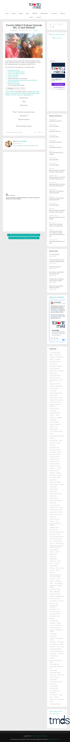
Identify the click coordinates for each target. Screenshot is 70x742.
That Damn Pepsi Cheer (55, 627)
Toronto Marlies (53, 670)
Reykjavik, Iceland (59, 596)
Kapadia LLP (29, 95)
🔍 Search (38, 17)
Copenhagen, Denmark (55, 413)
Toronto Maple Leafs (54, 664)
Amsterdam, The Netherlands (56, 357)
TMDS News (52, 646)
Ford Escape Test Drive (55, 449)
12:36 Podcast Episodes (55, 352)
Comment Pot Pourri (54, 408)
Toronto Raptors (53, 679)
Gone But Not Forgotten (55, 477)
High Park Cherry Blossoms (56, 493)
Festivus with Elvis (54, 440)
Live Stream (54, 13)
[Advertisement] (59, 48)
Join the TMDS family (54, 713)
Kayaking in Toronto (54, 527)
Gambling (58, 473)
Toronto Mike (14, 30)
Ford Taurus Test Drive (55, 466)
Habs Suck (61, 484)
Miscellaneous (53, 556)
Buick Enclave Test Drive (55, 375)
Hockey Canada (53, 496)
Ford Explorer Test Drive (55, 454)
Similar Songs (53, 609)
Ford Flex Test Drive (54, 459)
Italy (57, 521)
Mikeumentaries (53, 554)
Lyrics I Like (52, 543)
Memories (52, 551)
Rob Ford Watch (53, 600)
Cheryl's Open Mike (54, 126)
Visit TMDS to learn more (53, 739)
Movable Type (53, 561)
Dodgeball (59, 417)
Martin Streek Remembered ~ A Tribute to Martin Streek (57, 546)
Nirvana (62, 568)
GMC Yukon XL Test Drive (55, 475)
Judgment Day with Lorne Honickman (55, 524)
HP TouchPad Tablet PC (55, 505)
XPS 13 (51, 701)
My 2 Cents (56, 563)
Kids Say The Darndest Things (56, 532)
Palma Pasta (14, 93)
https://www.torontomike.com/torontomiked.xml (22, 80)
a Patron (36, 145)
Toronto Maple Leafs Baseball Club (56, 667)
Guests (27, 13)
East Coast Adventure (54, 422)
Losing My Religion (57, 541)
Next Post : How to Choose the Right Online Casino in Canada (23, 238)
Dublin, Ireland (53, 419)
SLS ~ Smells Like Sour (55, 611)
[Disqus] (24, 173)
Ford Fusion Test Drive (55, 463)
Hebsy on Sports (53, 491)
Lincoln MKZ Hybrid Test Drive (56, 536)
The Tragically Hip (54, 644)
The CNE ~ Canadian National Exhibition (56, 630)
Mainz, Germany (60, 543)
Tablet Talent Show (54, 620)
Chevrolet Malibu (53, 395)
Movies (59, 561)
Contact (31, 17)
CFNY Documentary (54, 388)
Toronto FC (52, 658)
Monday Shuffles (53, 558)
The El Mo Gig (53, 633)
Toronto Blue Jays (54, 656)
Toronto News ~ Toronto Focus (57, 675)
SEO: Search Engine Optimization (54, 606)
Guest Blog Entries (54, 484)
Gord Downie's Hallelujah (55, 482)
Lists (51, 541)
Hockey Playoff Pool (54, 498)
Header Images (53, 486)
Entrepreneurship (53, 429)
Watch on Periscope (14, 83)
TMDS (17, 145)
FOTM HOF (34, 13)
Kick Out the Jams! (54, 529)
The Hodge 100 (53, 636)
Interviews (52, 521)
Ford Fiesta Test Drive (55, 456)
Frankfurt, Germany (54, 470)
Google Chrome (53, 479)
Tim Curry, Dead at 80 (54, 254)
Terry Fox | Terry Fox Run (55, 625)
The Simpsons (53, 642)
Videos (51, 697)
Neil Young (52, 568)
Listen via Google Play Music (16, 72)
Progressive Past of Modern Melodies (56, 586)
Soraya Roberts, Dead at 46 (55, 121)
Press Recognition (58, 583)
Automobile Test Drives (55, 361)
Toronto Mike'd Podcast (17, 132)
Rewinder (52, 596)
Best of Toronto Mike (54, 368)
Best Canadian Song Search (56, 366)
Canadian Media (58, 386)
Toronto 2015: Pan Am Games (56, 651)
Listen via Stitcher (13, 75)
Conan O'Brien (53, 410)
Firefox (60, 440)
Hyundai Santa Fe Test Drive (56, 512)
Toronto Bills (61, 653)
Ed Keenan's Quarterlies (55, 424)
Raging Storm (57, 591)
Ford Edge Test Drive (54, 447)
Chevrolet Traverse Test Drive (56, 400)
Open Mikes (52, 572)
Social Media (52, 616)
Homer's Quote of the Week (56, 500)
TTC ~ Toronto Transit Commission (55, 691)
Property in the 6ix (10, 95)
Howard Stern (53, 503)
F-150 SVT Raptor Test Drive (56, 431)
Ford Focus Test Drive (55, 461)
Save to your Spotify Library (16, 73)
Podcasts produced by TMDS (55, 711)
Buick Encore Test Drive (55, 377)
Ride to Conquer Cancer (55, 598)
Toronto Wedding (53, 686)
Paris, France (52, 578)
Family (51, 433)
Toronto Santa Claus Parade (56, 681)
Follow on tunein (13, 77)
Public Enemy (53, 589)
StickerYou (20, 95)
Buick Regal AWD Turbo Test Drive (56, 380)
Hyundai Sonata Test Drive (56, 514)
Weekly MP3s (53, 699)
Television (58, 623)
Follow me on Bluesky (56, 297)
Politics (51, 583)
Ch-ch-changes (53, 390)
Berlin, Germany (53, 364)
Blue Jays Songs (53, 373)
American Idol (57, 354)
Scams (56, 603)
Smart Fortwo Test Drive (55, 613)
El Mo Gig (62, 13)
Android (51, 359)
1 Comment (35, 30)
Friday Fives (52, 473)
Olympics (58, 570)
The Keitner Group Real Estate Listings (56, 639)
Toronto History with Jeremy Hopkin (56, 661)
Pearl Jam (52, 581)
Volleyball (56, 697)
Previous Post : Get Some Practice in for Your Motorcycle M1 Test (24, 235)
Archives (13, 13)
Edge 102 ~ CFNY (53, 426)
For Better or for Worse (55, 443)
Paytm (58, 578)
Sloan (58, 609)
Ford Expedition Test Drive (55, 452)
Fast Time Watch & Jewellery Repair (29, 93)
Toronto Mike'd (9, 91)
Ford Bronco (52, 445)
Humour (60, 507)
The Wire (61, 644)
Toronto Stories (53, 684)
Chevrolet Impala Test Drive (56, 393)
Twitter (60, 694)
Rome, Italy (61, 600)
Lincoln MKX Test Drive (55, 534)
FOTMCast (59, 468)
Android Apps (58, 359)
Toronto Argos (53, 653)
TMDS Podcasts (44, 13)
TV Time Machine (53, 694)
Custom (57, 415)
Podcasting (9, 132)
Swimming (52, 618)
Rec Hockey (52, 594)
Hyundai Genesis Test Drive (56, 509)
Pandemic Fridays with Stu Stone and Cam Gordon (55, 575)
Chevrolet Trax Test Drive (55, 402)
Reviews (58, 594)
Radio (51, 591)
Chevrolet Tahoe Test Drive (56, 397)
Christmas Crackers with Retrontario (55, 405)
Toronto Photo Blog (54, 677)
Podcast (21, 13)
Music (51, 563)
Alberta (51, 354)
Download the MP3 (13, 82)
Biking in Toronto (53, 370)
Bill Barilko (61, 370)
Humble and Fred (53, 507)
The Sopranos (61, 642)
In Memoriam (53, 516)
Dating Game (53, 417)
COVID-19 (52, 415)
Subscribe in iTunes (14, 70)
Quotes (58, 589)
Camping (52, 386)
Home (6, 13)
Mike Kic (57, 551)
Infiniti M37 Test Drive (54, 519)
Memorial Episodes (54, 549)
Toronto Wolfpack (54, 688)
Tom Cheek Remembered (55, 649)
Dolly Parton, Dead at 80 (55, 131)
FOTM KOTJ (52, 468)
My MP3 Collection (54, 565)
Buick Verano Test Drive (55, 383)
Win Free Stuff (60, 699)
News (57, 568)
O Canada (52, 570)
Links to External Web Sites (56, 539)
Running (51, 603)
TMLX (58, 646)
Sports (58, 616)
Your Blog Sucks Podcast (55, 704)
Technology (52, 623)
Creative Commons (42, 736)
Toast (62, 646)
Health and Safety (54, 489)
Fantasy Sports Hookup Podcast (57, 436)
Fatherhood (52, 438)
